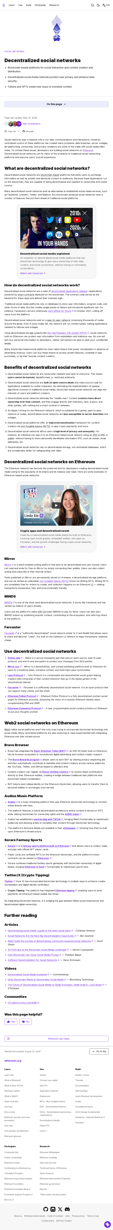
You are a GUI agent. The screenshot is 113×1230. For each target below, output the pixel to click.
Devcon (9, 1200)
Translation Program (13, 1173)
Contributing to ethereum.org (17, 1168)
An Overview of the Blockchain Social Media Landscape (38, 949)
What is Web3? (11, 1096)
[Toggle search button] (92, 5)
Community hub (11, 1152)
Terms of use (93, 1216)
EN (108, 5)
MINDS (9, 602)
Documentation (82, 1085)
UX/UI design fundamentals (87, 1112)
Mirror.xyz (15, 666)
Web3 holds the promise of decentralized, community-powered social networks (50, 941)
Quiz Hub (8, 1125)
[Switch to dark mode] (98, 5)
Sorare (13, 846)
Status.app (15, 658)
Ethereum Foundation (14, 1184)
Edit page (28, 131)
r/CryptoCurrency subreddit (23, 1002)
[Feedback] (107, 1224)
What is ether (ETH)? (13, 1085)
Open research (47, 1173)
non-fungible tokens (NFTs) (54, 581)
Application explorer (49, 1091)
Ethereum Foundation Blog (17, 1189)
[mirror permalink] (3, 559)
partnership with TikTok (48, 819)
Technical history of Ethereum (53, 1168)
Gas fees (8, 1106)
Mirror (9, 564)
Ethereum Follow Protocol (23, 696)
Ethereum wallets (12, 1091)
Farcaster (10, 633)
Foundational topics (84, 1106)
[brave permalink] (3, 745)
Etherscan (44, 858)
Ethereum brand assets (34, 1216)
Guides (43, 1075)
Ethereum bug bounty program (18, 1178)
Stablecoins (45, 1096)
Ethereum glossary (12, 1136)
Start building (81, 1091)
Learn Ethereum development (88, 1096)
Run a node (9, 1112)
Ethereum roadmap (48, 1157)
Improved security (48, 1163)
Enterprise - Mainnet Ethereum (90, 1117)
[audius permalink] (3, 796)
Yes (13, 1021)
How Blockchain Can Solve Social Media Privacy (34, 954)
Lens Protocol (16, 675)
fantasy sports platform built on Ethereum (47, 846)
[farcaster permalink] (3, 627)
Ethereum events (12, 1163)
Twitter (9, 881)
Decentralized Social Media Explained (28, 974)
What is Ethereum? (12, 1080)
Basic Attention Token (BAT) (51, 751)
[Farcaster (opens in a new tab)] (52, 1209)
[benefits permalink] (3, 367)
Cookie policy (47, 1221)
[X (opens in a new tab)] (60, 1209)
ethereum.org (12, 1060)
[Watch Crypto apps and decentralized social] (56, 505)
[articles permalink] (3, 924)
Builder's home (82, 1075)
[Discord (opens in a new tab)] (67, 1209)
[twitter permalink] (3, 875)
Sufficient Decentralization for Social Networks (33, 960)
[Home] (3, 5)
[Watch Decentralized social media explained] (56, 228)
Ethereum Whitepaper (50, 1152)
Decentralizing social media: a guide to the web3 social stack (40, 930)
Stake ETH (44, 1125)
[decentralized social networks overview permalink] (3, 285)
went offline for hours (61, 311)
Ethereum (88, 150)
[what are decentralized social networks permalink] (3, 168)
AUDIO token (73, 814)
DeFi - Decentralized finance (53, 1106)
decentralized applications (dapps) (69, 291)
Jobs (67, 1216)
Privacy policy (78, 1216)
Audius (13, 802)
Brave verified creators (56, 771)
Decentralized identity (50, 1120)
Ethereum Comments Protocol (25, 708)
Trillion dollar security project (53, 1194)
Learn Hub (9, 1075)
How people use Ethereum (16, 1131)
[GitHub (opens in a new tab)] (45, 1209)
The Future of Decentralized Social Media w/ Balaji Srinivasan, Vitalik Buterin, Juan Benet (56, 984)
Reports (43, 1189)
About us (18, 1216)
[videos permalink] (3, 968)
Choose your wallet (48, 1080)
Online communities (13, 1157)
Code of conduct (55, 1216)
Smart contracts (11, 1101)
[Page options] (18, 131)
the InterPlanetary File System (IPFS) (68, 333)
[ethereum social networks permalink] (3, 461)
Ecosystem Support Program (18, 1194)
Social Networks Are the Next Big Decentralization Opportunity (42, 935)
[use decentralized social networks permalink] (3, 651)
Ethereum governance (50, 1184)
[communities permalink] (3, 997)
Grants (78, 1101)
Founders (79, 1122)
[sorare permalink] (3, 840)
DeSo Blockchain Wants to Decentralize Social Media (37, 979)
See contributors (31, 123)
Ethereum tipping (66, 890)
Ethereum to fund (35, 866)
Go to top (101, 1051)
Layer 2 (43, 1131)
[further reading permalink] (3, 915)
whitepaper (70, 828)
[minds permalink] (3, 596)
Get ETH (43, 1085)
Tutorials (79, 1080)
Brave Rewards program (27, 759)
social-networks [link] (14, 51)
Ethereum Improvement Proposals (55, 1178)
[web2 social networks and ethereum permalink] (3, 723)
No (27, 1021)
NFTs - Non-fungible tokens (52, 1101)
